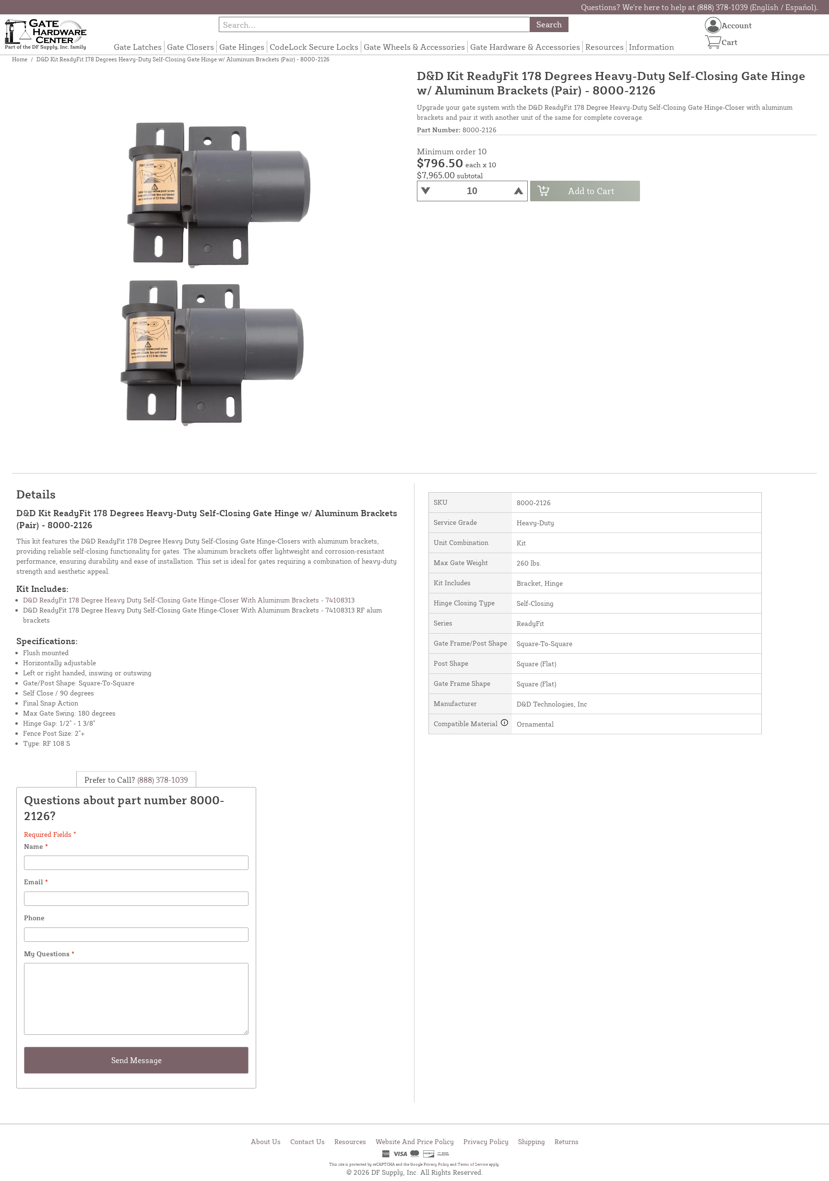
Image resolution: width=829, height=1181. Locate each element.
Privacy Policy (486, 1141)
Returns (567, 1141)
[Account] (713, 25)
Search (549, 24)
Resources (604, 47)
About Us (266, 1141)
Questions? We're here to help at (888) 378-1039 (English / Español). (699, 7)
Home (19, 59)
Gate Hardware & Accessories (525, 47)
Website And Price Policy (415, 1141)
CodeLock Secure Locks (314, 47)
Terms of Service (473, 1164)
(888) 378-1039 (161, 779)
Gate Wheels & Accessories (414, 47)
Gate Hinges (241, 47)
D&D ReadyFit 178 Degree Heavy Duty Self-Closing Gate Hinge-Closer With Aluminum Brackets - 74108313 (189, 600)
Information (651, 47)
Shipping (531, 1141)
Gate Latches (138, 47)
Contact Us (307, 1141)
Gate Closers (190, 47)
